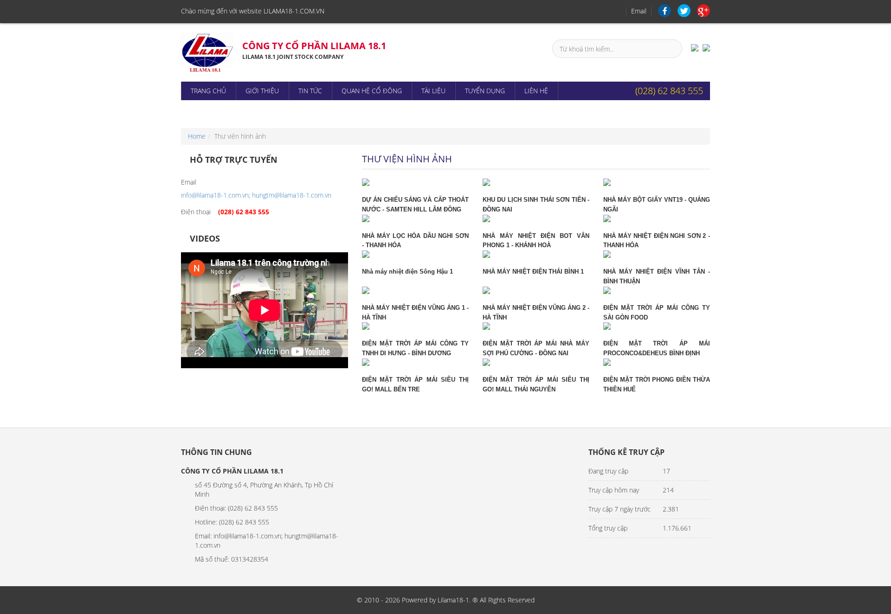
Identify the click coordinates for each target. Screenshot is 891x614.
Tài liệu (433, 90)
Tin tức (310, 90)
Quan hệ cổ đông (372, 90)
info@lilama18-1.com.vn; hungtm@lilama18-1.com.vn (256, 195)
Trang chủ (208, 90)
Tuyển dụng (485, 90)
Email (638, 10)
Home (197, 136)
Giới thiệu (262, 90)
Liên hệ (536, 90)
